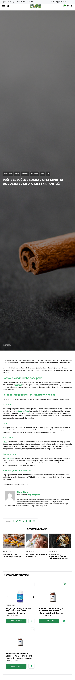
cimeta (9, 458)
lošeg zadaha (23, 411)
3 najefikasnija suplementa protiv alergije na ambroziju (58, 556)
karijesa (18, 385)
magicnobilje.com (34, 495)
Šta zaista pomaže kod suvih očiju (36, 555)
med (5, 442)
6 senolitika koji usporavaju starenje (12, 555)
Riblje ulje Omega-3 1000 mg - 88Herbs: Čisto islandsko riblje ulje (18, 610)
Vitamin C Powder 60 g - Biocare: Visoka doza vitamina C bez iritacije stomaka (51, 610)
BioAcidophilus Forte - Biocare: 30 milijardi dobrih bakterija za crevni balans (19, 655)
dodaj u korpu (16, 621)
